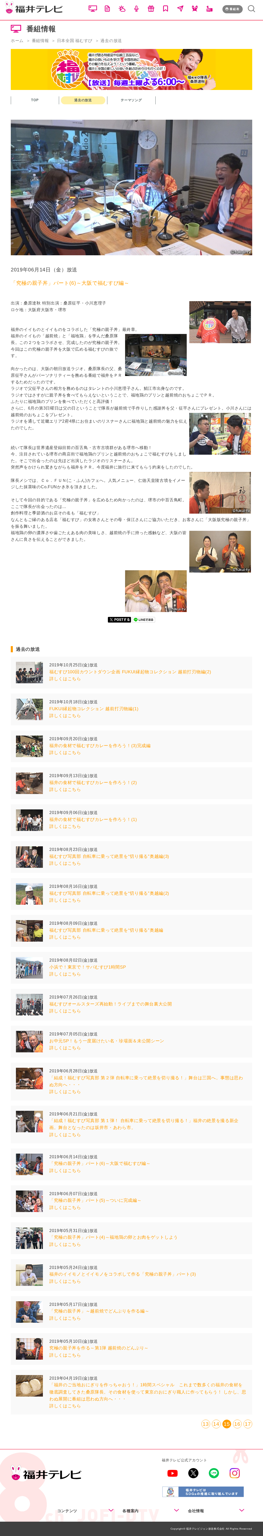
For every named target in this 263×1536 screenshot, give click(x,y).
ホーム (17, 40)
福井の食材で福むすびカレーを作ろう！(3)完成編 (100, 745)
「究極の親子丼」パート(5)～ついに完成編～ (95, 1200)
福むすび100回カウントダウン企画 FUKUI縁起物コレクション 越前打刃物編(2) (130, 671)
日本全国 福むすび (74, 40)
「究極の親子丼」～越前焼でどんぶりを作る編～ (99, 1311)
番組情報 (40, 40)
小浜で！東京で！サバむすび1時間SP (87, 967)
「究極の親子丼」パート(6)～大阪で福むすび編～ (100, 1163)
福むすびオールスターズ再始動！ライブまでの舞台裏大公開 (110, 1004)
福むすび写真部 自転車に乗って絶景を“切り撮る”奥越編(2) (109, 893)
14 (216, 1424)
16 (237, 1424)
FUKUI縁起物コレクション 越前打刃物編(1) (94, 708)
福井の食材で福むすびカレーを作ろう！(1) (93, 819)
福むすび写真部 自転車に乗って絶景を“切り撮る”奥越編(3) (109, 856)
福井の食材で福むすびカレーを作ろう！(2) (93, 782)
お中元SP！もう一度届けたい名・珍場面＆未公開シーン (106, 1041)
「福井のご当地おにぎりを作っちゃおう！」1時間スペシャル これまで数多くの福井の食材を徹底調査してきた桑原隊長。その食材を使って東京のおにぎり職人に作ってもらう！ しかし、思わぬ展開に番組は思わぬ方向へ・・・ (147, 1391)
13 (206, 1424)
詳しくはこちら (65, 678)
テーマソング (131, 100)
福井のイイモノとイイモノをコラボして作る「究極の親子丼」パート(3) (122, 1274)
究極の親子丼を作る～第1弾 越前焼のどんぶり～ (99, 1348)
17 (248, 1424)
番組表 (235, 9)
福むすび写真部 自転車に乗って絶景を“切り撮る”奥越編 (106, 930)
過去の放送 (83, 100)
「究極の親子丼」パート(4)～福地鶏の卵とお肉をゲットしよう (113, 1237)
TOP (35, 100)
